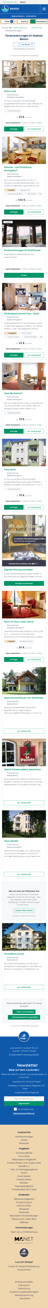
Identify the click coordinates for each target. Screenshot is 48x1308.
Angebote (24, 1148)
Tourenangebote (24, 1152)
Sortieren (26, 44)
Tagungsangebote (24, 1186)
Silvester (24, 1182)
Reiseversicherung (24, 1295)
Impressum (24, 1285)
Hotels (24, 1139)
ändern (39, 123)
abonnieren (24, 1103)
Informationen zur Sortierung (24, 48)
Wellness (24, 1222)
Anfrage (13, 129)
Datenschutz (24, 1288)
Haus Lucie (10, 91)
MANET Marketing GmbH (27, 1055)
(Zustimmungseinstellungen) (24, 1291)
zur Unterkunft (34, 129)
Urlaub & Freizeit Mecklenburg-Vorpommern (24, 1268)
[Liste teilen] (16, 44)
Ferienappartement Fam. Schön (21, 313)
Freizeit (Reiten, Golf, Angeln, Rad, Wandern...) (24, 1164)
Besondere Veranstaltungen (24, 1215)
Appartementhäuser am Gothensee (23, 697)
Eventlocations (24, 1179)
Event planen (24, 1176)
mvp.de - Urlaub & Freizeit (24, 1051)
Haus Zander (11, 840)
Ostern (24, 1172)
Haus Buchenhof (13, 393)
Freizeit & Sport (24, 1202)
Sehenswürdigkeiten (24, 1199)
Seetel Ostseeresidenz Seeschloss (22, 769)
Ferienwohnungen (24, 1136)
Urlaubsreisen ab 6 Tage (24, 1189)
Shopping (24, 1209)
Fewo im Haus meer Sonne (18, 621)
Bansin (23, 2)
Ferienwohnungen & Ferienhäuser (22, 250)
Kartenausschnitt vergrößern (25, 1017)
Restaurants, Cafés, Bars (24, 1219)
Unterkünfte (36, 27)
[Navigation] (44, 9)
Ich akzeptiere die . (24, 1111)
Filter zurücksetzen (25, 1012)
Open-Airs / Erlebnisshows (24, 1231)
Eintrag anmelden (24, 1281)
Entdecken (24, 1194)
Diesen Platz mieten (24, 910)
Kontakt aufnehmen (24, 583)
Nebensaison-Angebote (24, 1159)
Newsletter (25, 1298)
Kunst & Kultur (24, 1205)
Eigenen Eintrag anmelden (18, 569)
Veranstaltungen (24, 1227)
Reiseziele (24, 1212)
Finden (24, 275)
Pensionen (24, 1143)
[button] (15, 9)
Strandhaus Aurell (14, 953)
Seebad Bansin (20, 27)
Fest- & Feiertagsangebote (24, 1169)
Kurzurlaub (24, 1156)
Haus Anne (10, 469)
